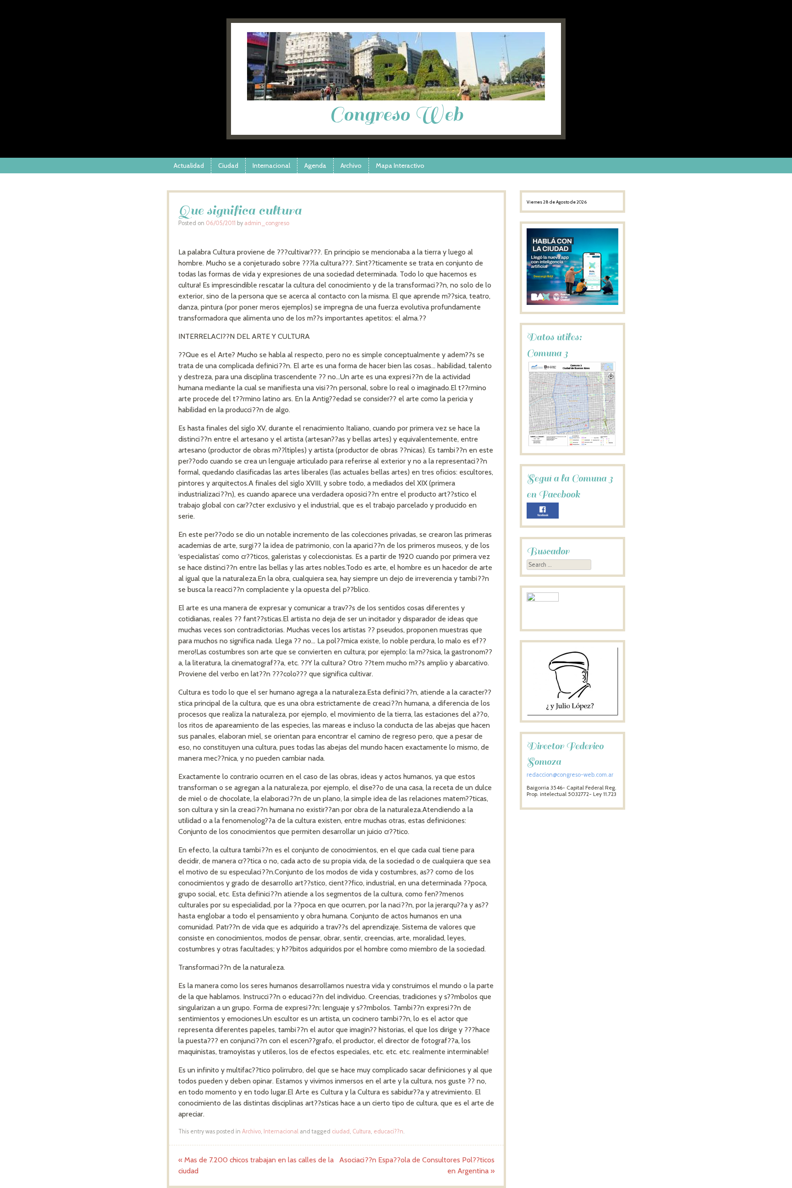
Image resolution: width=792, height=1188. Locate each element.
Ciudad (228, 165)
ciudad (341, 1131)
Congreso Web (396, 114)
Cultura (361, 1131)
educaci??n (388, 1131)
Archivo (351, 165)
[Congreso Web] (396, 98)
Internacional (271, 165)
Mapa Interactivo (400, 165)
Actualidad (189, 165)
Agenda (315, 165)
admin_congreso (266, 223)
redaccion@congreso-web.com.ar (570, 774)
